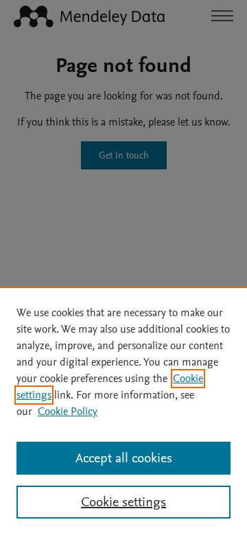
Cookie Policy (67, 411)
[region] (123, 411)
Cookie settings (123, 502)
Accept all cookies (123, 458)
